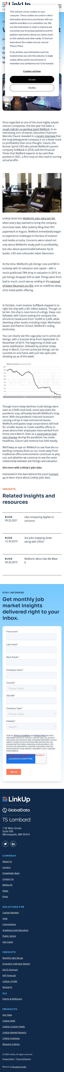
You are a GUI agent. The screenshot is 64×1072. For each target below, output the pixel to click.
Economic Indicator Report (16, 963)
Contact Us (8, 879)
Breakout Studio (19, 1066)
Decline (32, 87)
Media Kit (7, 884)
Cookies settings (32, 71)
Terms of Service (23, 1059)
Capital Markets (10, 912)
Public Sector (9, 935)
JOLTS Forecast (10, 969)
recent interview (45, 136)
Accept (32, 79)
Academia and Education (15, 930)
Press (5, 896)
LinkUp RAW (8, 1020)
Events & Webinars (12, 998)
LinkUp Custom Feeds (13, 1026)
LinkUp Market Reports (14, 1032)
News (5, 890)
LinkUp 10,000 (9, 981)
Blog (4, 993)
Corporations (9, 924)
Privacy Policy (8, 1059)
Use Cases (7, 941)
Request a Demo (11, 1044)
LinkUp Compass (11, 1038)
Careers (6, 867)
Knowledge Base (11, 873)
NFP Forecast (9, 975)
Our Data (7, 1014)
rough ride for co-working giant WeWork (26, 129)
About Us (7, 861)
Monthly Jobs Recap (12, 957)
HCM (4, 918)
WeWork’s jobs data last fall (39, 218)
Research (7, 987)
